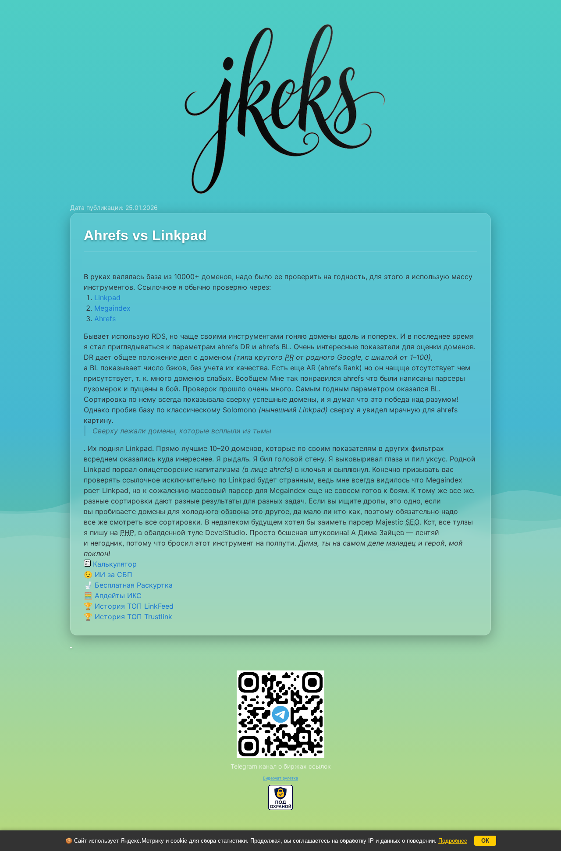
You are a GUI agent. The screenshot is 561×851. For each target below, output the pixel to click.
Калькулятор (114, 564)
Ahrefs (105, 318)
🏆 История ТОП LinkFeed (129, 606)
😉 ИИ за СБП (108, 574)
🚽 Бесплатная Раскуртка (128, 585)
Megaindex (112, 308)
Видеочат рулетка (280, 778)
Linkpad (107, 297)
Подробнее (452, 840)
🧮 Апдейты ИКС (113, 595)
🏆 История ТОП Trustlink (128, 616)
